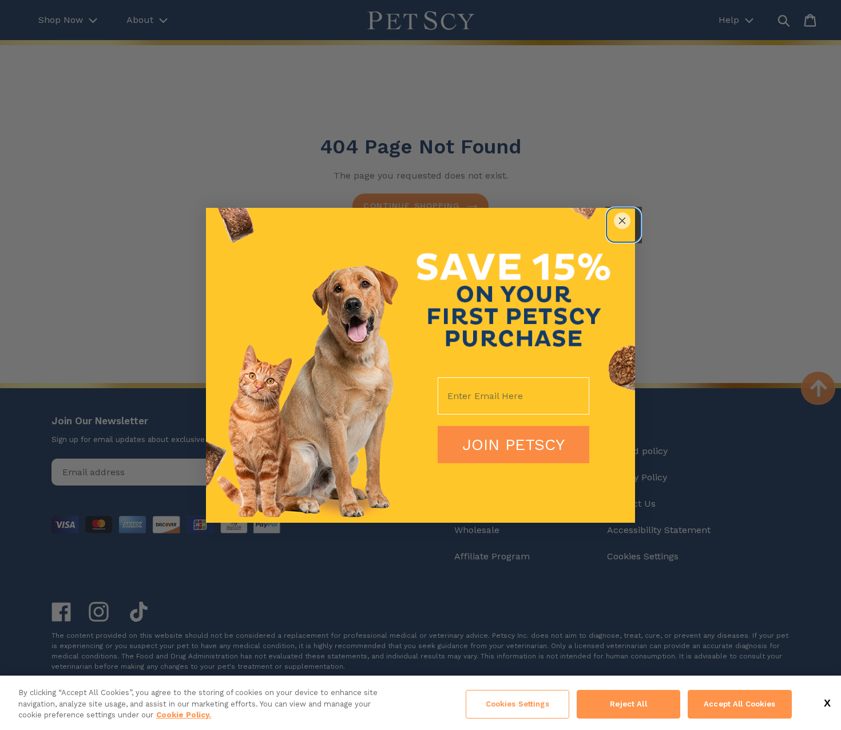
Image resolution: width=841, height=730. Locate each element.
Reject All (628, 704)
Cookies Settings (517, 704)
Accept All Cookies (739, 704)
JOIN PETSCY (513, 444)
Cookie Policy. (183, 715)
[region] (420, 703)
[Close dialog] (622, 220)
